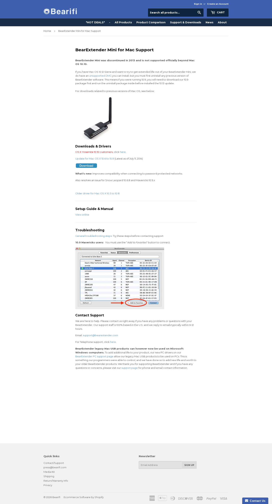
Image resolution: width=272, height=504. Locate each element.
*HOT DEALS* (95, 22)
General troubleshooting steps (93, 235)
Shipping (48, 476)
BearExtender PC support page (94, 356)
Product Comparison (151, 22)
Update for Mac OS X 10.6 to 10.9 (94, 158)
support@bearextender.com (100, 335)
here (123, 151)
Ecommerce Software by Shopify (84, 497)
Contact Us (257, 500)
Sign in (198, 4)
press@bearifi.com (54, 467)
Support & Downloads (185, 22)
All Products (123, 22)
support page (129, 367)
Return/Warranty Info (55, 480)
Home (47, 30)
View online (82, 214)
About (222, 22)
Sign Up (189, 465)
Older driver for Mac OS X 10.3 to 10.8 (97, 193)
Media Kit (49, 471)
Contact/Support (53, 462)
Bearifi (56, 497)
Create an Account (218, 4)
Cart (220, 12)
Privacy (47, 485)
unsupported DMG (100, 75)
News (209, 22)
